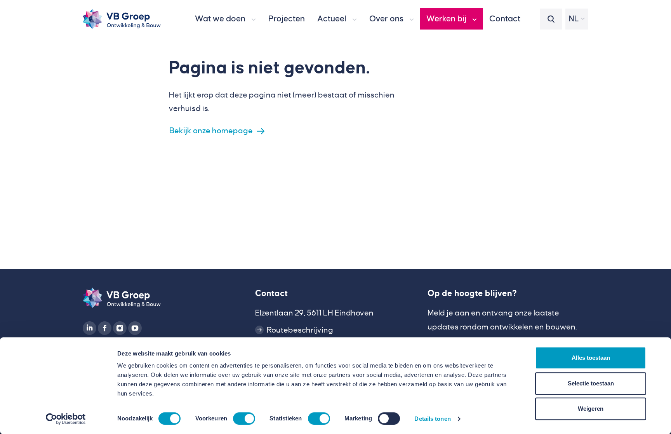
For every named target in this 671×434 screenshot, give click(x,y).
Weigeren (590, 408)
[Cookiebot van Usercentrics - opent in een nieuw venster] (66, 419)
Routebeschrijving (300, 330)
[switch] (244, 418)
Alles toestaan (591, 357)
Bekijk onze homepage (211, 131)
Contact (271, 293)
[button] (225, 19)
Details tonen (432, 418)
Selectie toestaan (591, 383)
